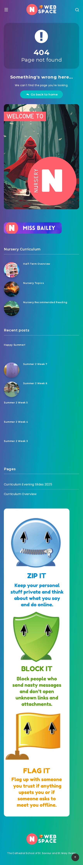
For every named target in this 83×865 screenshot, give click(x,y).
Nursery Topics (33, 283)
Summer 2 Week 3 (16, 441)
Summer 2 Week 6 (35, 383)
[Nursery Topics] (11, 289)
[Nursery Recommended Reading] (11, 308)
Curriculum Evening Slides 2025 (28, 484)
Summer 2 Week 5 (16, 402)
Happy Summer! (14, 344)
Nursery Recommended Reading (45, 302)
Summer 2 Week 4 (16, 421)
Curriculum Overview (20, 494)
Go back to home (43, 94)
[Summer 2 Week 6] (11, 389)
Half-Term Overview (36, 263)
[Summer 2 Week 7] (11, 370)
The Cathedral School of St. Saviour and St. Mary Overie (41, 853)
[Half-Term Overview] (11, 270)
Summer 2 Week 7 (35, 364)
